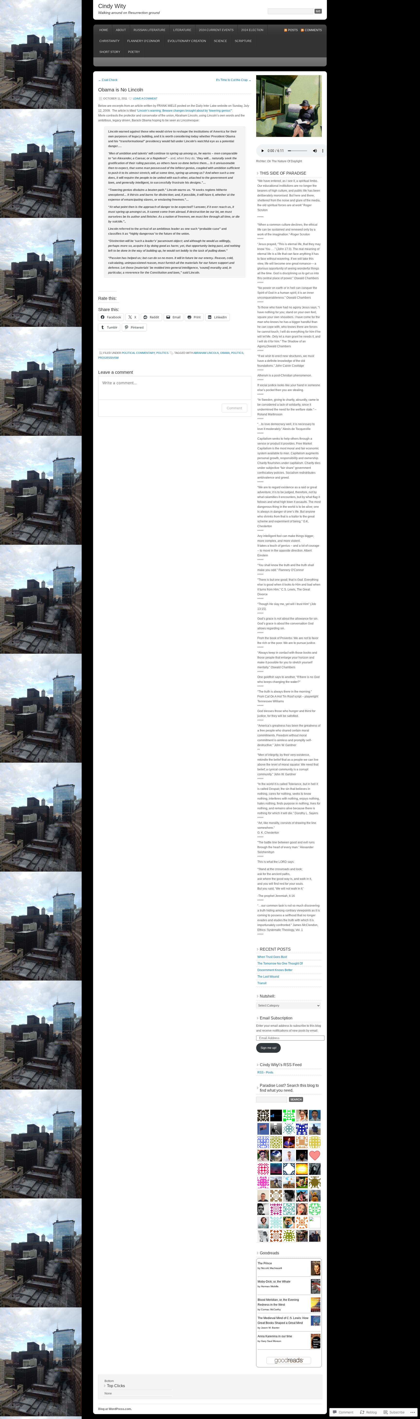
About (121, 30)
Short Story (109, 52)
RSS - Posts (265, 1072)
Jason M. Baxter (270, 1327)
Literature (182, 30)
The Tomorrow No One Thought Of (280, 963)
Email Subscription (276, 1018)
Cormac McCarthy (271, 1309)
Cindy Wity (112, 6)
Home (103, 30)
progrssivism (108, 357)
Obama (225, 352)
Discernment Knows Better (274, 970)
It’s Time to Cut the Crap (233, 80)
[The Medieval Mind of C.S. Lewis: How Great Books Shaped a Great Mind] (317, 1324)
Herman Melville (270, 1286)
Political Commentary (138, 352)
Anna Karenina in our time (275, 1336)
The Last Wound (268, 976)
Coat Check (107, 80)
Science (220, 41)
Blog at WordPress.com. (115, 1409)
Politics (162, 352)
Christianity (109, 41)
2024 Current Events (216, 30)
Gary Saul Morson (271, 1341)
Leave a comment (145, 98)
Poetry (134, 52)
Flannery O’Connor (143, 41)
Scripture (243, 41)
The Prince (265, 1263)
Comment (234, 408)
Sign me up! (268, 1048)
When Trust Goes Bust (272, 957)
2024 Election (252, 30)
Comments (313, 30)
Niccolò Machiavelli (271, 1268)
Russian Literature (150, 30)
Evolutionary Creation (187, 41)
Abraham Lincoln (206, 352)
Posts (293, 30)
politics (237, 352)
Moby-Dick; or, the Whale (274, 1281)
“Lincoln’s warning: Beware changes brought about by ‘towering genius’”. (185, 110)
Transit (261, 983)
